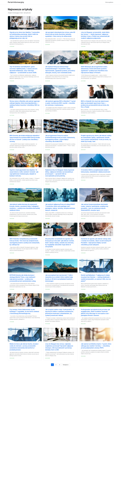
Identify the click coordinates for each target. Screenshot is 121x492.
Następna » (66, 364)
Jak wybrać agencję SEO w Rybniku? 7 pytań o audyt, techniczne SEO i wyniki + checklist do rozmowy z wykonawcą (60, 103)
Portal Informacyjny (16, 2)
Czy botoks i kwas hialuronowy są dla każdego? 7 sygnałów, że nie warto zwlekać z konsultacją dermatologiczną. (24, 311)
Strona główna (109, 2)
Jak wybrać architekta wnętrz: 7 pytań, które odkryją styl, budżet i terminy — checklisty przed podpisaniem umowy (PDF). (96, 346)
